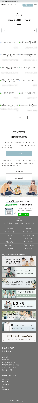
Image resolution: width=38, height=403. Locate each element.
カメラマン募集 (7, 370)
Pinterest (6, 389)
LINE (4, 387)
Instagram (6, 379)
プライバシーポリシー (9, 362)
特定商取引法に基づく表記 (11, 365)
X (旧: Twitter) (7, 382)
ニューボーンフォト (28, 235)
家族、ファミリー (28, 232)
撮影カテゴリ (9, 348)
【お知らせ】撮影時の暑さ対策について (10, 1)
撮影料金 (28, 228)
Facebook (6, 384)
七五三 (9, 238)
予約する (28, 5)
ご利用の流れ (9, 228)
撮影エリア (8, 351)
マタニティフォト (28, 238)
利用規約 (6, 359)
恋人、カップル (28, 241)
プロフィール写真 (28, 245)
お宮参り (9, 235)
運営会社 (6, 357)
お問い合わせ (28, 248)
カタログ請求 (19, 178)
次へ (20, 117)
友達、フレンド (9, 245)
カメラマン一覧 (9, 232)
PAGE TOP (19, 220)
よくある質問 (19, 171)
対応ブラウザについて (9, 367)
